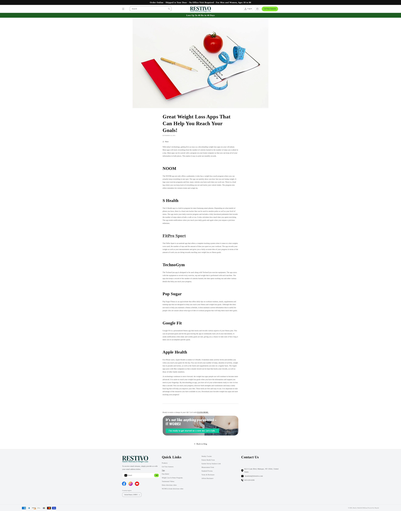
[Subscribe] (156, 475)
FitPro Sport (174, 235)
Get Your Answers (270, 9)
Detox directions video (169, 485)
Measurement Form (208, 467)
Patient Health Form (208, 460)
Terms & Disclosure (208, 475)
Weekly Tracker (207, 456)
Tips (163, 470)
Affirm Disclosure (207, 478)
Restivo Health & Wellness (360, 507)
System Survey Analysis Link (211, 463)
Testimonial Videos (168, 481)
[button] (123, 9)
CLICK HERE (203, 412)
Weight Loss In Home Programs (172, 478)
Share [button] (167, 141)
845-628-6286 (249, 480)
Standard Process (207, 471)
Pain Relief (165, 474)
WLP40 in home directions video (172, 489)
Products (165, 463)
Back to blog (202, 444)
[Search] (169, 8)
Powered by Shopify (373, 507)
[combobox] (150, 8)
